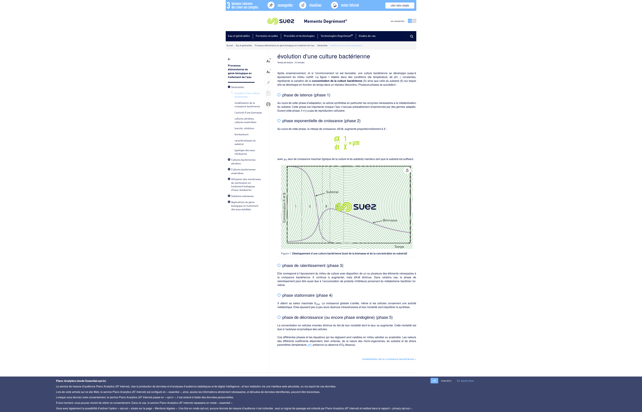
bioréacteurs (241, 134)
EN (414, 20)
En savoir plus (465, 381)
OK (434, 380)
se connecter (398, 21)
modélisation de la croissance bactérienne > (389, 358)
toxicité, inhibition (244, 128)
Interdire (446, 380)
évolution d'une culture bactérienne (247, 94)
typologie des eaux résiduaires (245, 151)
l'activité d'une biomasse (248, 112)
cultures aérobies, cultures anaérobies (245, 120)
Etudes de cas (367, 36)
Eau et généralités (239, 36)
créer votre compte (400, 5)
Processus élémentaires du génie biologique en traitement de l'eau (240, 70)
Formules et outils (267, 36)
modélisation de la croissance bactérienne (247, 104)
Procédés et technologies (299, 36)
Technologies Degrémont (337, 35)
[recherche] (411, 36)
